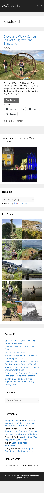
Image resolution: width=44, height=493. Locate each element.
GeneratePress (22, 478)
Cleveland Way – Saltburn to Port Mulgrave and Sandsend (21, 40)
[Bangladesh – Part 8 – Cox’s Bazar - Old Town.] (32, 291)
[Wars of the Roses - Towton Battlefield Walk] (12, 229)
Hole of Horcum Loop (15, 352)
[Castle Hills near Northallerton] (32, 311)
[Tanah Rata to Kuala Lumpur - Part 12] (12, 250)
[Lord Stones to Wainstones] (12, 270)
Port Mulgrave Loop (14, 358)
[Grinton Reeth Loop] (32, 270)
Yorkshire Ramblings (11, 5)
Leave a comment (14, 121)
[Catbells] (32, 250)
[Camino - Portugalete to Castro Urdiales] (12, 291)
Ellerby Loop (10, 384)
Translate (22, 203)
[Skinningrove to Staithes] (32, 229)
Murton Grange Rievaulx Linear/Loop (22, 355)
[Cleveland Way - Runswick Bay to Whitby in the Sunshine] (12, 311)
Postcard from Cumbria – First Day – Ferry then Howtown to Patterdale (21, 423)
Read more (11, 100)
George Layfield (12, 420)
